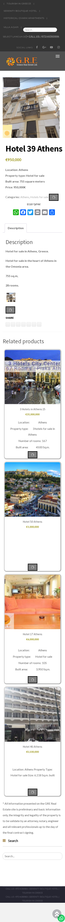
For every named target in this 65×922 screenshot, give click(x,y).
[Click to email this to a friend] (18, 324)
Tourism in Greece (19, 3)
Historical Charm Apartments (24, 18)
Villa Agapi (11, 27)
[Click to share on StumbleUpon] (39, 324)
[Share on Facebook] (29, 324)
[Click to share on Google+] (34, 324)
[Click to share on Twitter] (23, 324)
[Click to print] (13, 324)
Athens (24, 196)
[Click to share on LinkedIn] (8, 324)
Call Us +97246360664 (17, 889)
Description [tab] (16, 228)
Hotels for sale (39, 196)
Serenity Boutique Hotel (20, 10)
